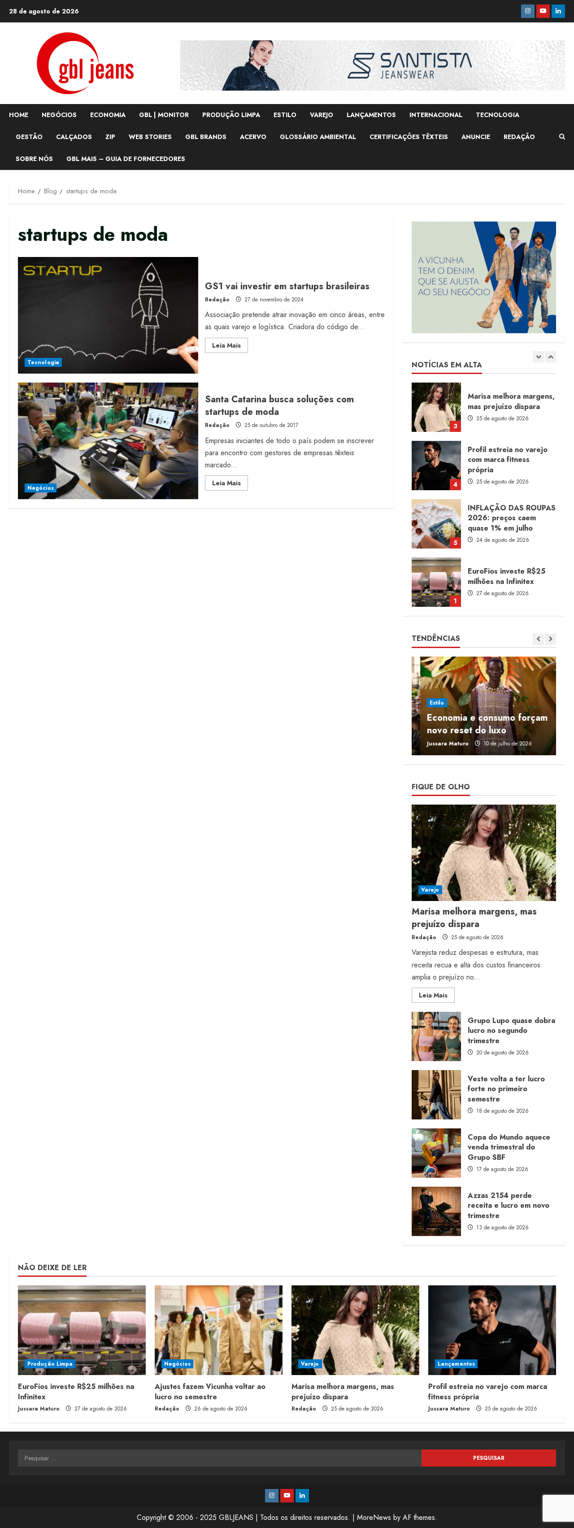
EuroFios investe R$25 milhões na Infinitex (436, 524)
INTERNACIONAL (435, 114)
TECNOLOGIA (497, 114)
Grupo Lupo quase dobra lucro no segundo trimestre (436, 1036)
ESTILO (285, 114)
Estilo (428, 703)
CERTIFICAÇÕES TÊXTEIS (409, 136)
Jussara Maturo (439, 744)
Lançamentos (456, 1364)
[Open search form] (562, 136)
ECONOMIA (108, 114)
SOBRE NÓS (34, 158)
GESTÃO (29, 136)
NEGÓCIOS (59, 114)
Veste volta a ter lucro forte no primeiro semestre (436, 1094)
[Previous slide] (538, 356)
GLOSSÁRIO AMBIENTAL (318, 136)
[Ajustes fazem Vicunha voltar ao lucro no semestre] (219, 1330)
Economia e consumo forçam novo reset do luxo (478, 724)
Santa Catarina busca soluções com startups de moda (108, 441)
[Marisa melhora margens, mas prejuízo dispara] (484, 853)
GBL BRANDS (205, 136)
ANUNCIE (475, 136)
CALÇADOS (74, 136)
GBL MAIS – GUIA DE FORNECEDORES (125, 158)
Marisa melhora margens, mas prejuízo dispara (474, 918)
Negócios (40, 488)
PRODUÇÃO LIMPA (231, 114)
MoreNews (374, 1517)
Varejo (430, 890)
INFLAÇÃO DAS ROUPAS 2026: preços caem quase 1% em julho (436, 465)
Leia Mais (230, 346)
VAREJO (321, 114)
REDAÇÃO (519, 136)
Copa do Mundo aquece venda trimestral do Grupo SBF (436, 1153)
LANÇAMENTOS (371, 114)
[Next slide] (550, 356)
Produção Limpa (50, 1364)
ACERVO (253, 136)
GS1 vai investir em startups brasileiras (108, 315)
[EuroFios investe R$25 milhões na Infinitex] (82, 1330)
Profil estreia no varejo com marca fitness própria (436, 407)
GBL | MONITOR (164, 114)
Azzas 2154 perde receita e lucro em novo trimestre (436, 1211)
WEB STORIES (150, 136)
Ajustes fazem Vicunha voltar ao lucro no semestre (436, 582)
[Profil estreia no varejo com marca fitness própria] (492, 1330)
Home (18, 114)
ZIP (110, 136)
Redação (217, 300)
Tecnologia (43, 362)
